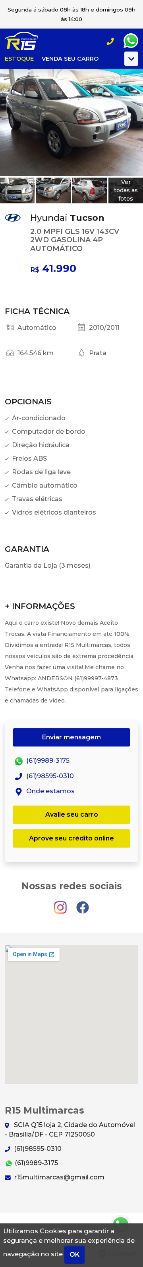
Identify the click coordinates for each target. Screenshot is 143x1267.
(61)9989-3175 (47, 761)
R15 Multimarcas (26, 41)
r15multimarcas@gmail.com (58, 1177)
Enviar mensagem (71, 737)
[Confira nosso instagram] (61, 904)
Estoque (19, 58)
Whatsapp (130, 41)
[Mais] (131, 59)
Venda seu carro (70, 58)
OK (74, 1254)
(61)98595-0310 (49, 776)
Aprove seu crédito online (71, 838)
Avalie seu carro (71, 814)
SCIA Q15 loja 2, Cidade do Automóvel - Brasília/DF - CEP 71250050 (70, 1129)
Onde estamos (50, 791)
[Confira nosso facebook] (82, 904)
